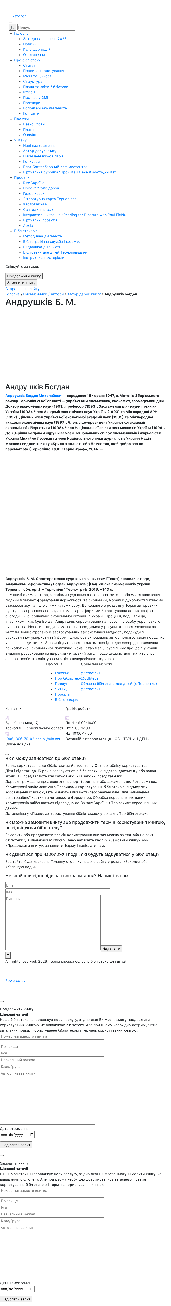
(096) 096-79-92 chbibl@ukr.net (32, 739)
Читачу (20, 140)
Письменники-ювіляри (43, 156)
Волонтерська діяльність (45, 108)
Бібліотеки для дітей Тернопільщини (55, 252)
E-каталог (17, 16)
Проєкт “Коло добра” (41, 188)
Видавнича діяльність (42, 247)
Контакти (31, 113)
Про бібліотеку (27, 60)
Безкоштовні (34, 124)
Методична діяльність (42, 236)
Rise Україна (33, 183)
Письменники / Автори (43, 294)
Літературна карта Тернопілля (49, 199)
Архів (28, 225)
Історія (29, 92)
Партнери (31, 103)
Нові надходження (39, 145)
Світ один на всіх (38, 209)
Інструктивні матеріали (43, 257)
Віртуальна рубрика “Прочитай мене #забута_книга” (69, 172)
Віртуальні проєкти (40, 220)
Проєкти (22, 177)
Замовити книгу (21, 282)
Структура (32, 81)
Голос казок (34, 193)
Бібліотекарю (26, 231)
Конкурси (31, 161)
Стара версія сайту (22, 288)
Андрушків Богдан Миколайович (34, 395)
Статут (29, 65)
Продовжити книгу (24, 276)
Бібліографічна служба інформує (51, 241)
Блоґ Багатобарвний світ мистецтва (55, 167)
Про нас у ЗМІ (35, 97)
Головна (21, 33)
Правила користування (43, 70)
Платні (29, 129)
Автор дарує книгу (40, 151)
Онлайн (29, 135)
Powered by (16, 980)
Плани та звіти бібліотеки (45, 87)
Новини (30, 44)
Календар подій (37, 49)
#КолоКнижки (35, 204)
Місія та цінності (38, 76)
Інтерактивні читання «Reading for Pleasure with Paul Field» (75, 215)
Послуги (21, 119)
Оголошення (34, 54)
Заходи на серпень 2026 (45, 38)
